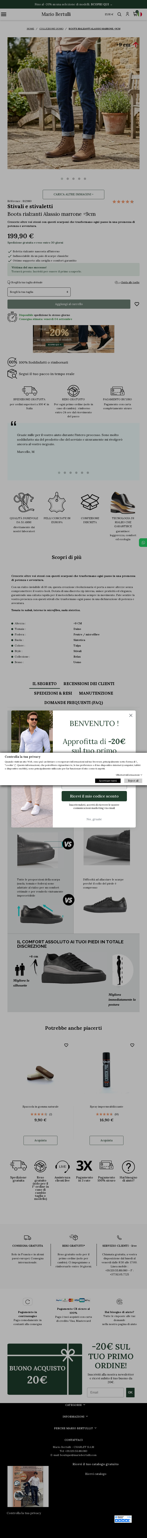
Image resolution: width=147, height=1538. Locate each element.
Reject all (133, 780)
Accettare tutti (108, 780)
